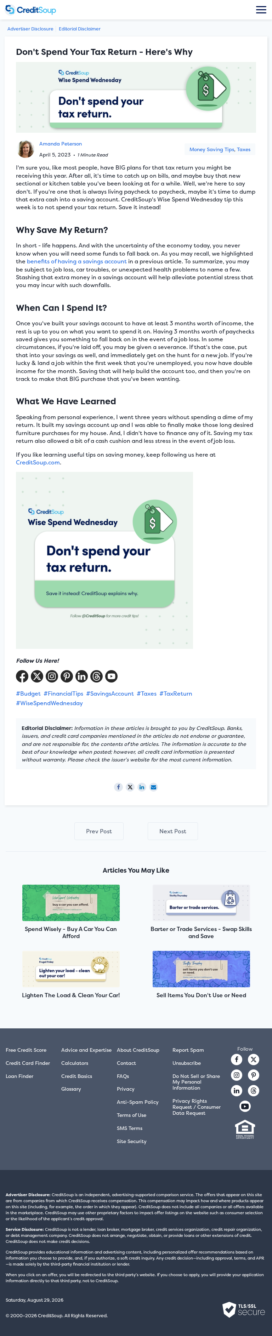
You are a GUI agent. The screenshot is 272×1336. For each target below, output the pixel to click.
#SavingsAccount (110, 693)
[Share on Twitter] (130, 787)
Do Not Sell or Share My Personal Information (196, 1082)
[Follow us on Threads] (96, 676)
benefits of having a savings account (77, 261)
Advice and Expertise (86, 1049)
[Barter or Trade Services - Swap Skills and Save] (201, 904)
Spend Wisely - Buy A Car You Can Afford (71, 932)
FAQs (123, 1076)
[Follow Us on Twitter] (37, 676)
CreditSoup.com (38, 462)
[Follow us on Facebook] (236, 1059)
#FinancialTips (63, 693)
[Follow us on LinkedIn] (236, 1090)
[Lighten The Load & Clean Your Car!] (71, 970)
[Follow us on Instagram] (236, 1075)
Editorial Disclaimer (80, 29)
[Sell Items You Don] (201, 970)
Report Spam (188, 1049)
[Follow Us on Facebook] (22, 676)
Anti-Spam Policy (138, 1101)
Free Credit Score (26, 1049)
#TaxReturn (175, 693)
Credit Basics (76, 1076)
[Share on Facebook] (118, 787)
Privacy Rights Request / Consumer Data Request (196, 1106)
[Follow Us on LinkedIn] (81, 676)
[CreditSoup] (36, 9)
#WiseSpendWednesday (49, 703)
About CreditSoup (138, 1049)
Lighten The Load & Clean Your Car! (71, 995)
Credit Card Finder (28, 1063)
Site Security (132, 1141)
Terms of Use (131, 1115)
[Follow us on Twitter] (253, 1059)
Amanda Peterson (60, 143)
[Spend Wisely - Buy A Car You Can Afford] (71, 904)
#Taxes (147, 693)
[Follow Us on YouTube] (111, 676)
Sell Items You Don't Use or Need (201, 995)
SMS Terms (129, 1128)
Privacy (126, 1088)
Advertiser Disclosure (30, 29)
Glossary (71, 1088)
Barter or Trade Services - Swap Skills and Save (201, 932)
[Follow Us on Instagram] (52, 676)
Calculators (74, 1063)
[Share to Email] (153, 787)
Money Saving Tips (211, 149)
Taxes (243, 149)
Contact (126, 1063)
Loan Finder (19, 1076)
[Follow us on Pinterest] (67, 676)
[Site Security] (243, 1310)
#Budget (28, 693)
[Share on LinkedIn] (141, 787)
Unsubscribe (186, 1063)
